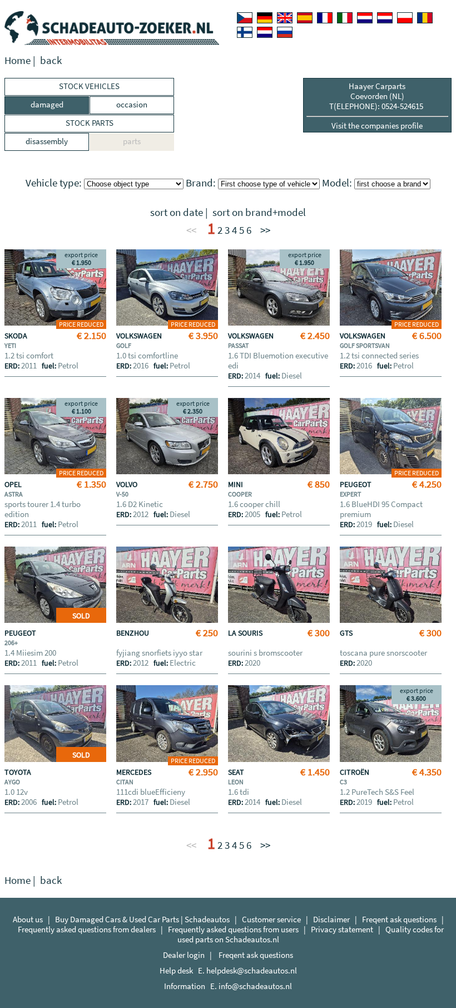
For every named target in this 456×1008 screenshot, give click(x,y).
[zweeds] (264, 32)
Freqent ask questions (399, 919)
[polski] (405, 17)
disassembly (47, 141)
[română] (425, 17)
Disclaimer (331, 919)
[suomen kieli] (244, 32)
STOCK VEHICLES (89, 86)
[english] (285, 17)
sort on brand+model (259, 212)
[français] (325, 17)
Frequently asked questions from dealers (87, 929)
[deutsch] (264, 17)
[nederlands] (365, 17)
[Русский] (285, 32)
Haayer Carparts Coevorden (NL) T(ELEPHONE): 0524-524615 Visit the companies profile (377, 106)
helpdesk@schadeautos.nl (251, 970)
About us (28, 919)
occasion (131, 104)
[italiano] (345, 17)
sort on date (176, 212)
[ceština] (244, 17)
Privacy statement (342, 929)
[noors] (385, 17)
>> (265, 230)
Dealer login (184, 955)
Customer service (271, 919)
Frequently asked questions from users (233, 929)
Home (17, 60)
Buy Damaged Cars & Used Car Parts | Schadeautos (142, 919)
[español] (305, 17)
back (51, 60)
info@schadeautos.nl (255, 986)
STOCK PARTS (89, 122)
